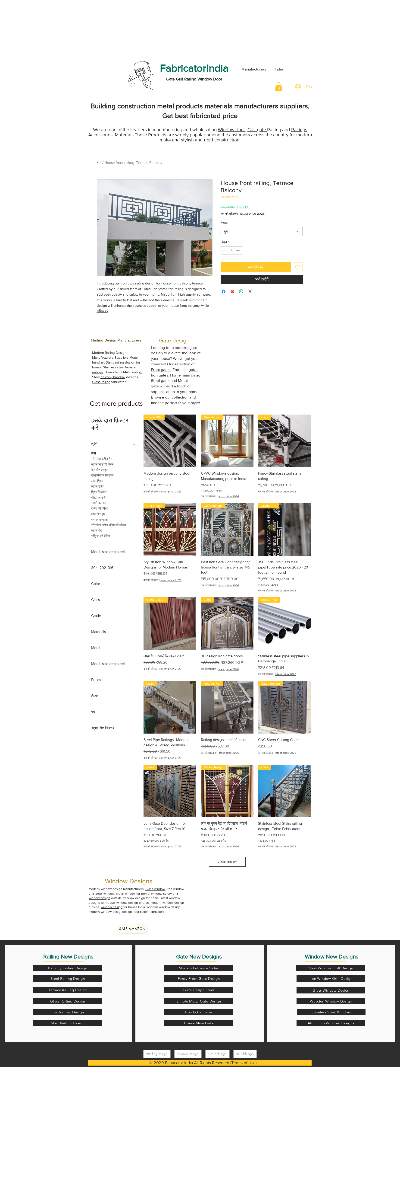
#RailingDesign (157, 1054)
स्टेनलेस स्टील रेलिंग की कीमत (108, 525)
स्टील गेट (96, 530)
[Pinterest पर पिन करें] (232, 291)
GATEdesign (217, 1054)
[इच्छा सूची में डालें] (298, 267)
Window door (231, 129)
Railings (299, 129)
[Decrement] (224, 250)
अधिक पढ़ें (102, 311)
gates (193, 369)
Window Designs (128, 881)
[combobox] (262, 231)
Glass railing (101, 382)
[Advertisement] (34, 29)
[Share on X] (250, 291)
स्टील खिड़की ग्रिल (102, 464)
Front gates (161, 369)
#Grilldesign (245, 1054)
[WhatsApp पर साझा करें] (241, 291)
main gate (190, 375)
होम (99, 163)
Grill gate (256, 129)
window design (99, 898)
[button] (278, 86)
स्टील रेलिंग (97, 486)
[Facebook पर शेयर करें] (223, 291)
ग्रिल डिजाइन (99, 492)
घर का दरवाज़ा (99, 519)
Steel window (104, 893)
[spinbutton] (231, 250)
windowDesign (188, 1054)
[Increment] (238, 250)
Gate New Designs (199, 956)
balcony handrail (112, 377)
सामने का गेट (98, 503)
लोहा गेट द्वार (98, 514)
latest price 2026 (252, 213)
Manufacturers (253, 69)
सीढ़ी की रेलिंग (99, 497)
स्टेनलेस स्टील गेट (101, 459)
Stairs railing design (120, 362)
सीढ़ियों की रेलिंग (100, 536)
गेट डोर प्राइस (99, 470)
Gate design (174, 340)
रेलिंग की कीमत (99, 508)
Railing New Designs (68, 956)
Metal (225, 222)
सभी (93, 453)
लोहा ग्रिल (97, 481)
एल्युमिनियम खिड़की (102, 475)
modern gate (186, 347)
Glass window (155, 889)
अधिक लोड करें (227, 862)
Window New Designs (331, 956)
